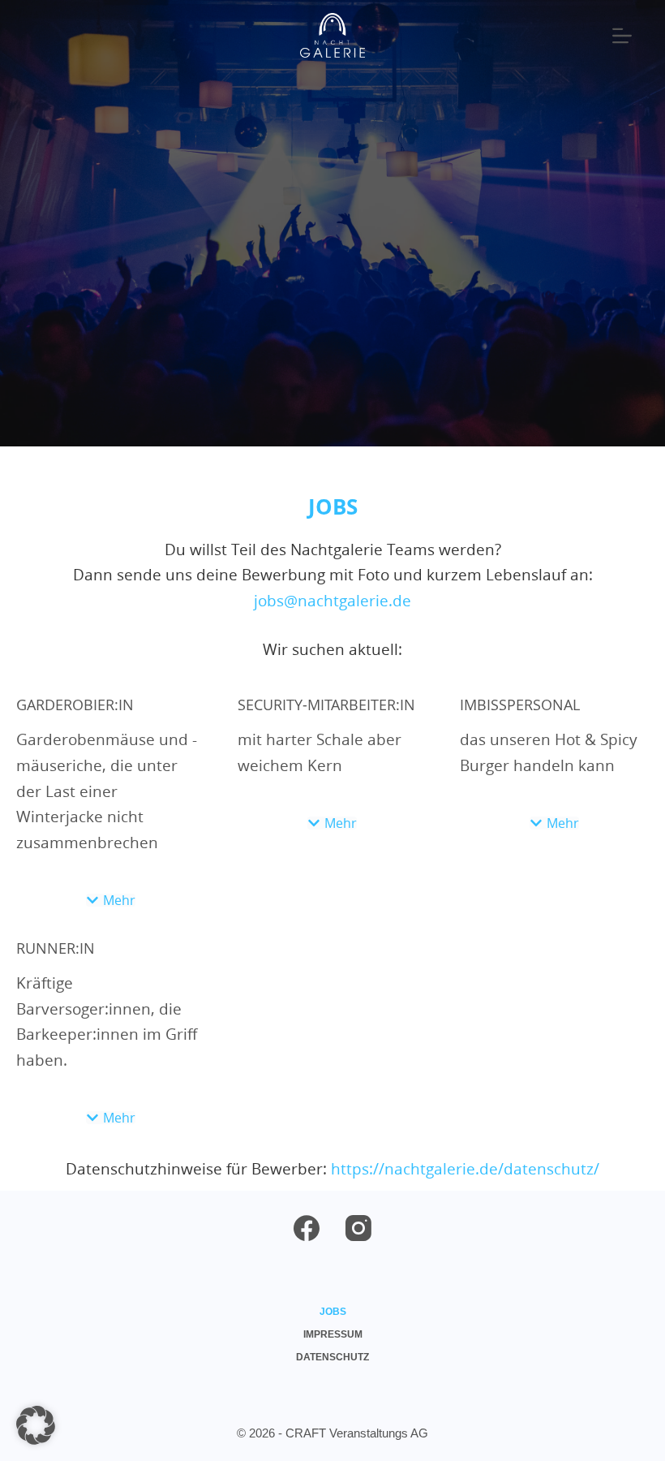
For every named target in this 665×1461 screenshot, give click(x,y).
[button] (110, 900)
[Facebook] (307, 1228)
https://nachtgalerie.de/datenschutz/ (465, 1168)
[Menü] (622, 35)
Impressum (333, 1334)
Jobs (333, 1311)
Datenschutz (332, 1357)
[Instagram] (358, 1228)
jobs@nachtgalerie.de (332, 600)
